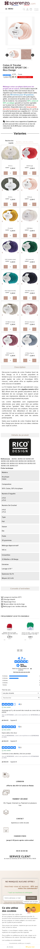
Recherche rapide (9, 142)
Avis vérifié (7, 707)
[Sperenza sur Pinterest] (23, 865)
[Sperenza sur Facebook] (19, 865)
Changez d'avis (20, 836)
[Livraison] (6, 792)
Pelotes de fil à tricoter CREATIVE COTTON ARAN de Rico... (10, 634)
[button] (2, 155)
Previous (18, 650)
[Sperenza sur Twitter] (17, 865)
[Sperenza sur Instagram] (21, 865)
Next (21, 650)
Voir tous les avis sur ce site (21, 672)
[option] (10, 153)
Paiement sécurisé (20, 799)
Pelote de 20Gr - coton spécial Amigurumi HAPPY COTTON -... (30, 633)
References (5, 459)
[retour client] (6, 829)
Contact (20, 819)
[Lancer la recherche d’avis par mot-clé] (39, 698)
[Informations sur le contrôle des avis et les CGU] (31, 669)
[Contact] (6, 775)
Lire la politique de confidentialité (11, 940)
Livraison (20, 781)
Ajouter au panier (9, 643)
